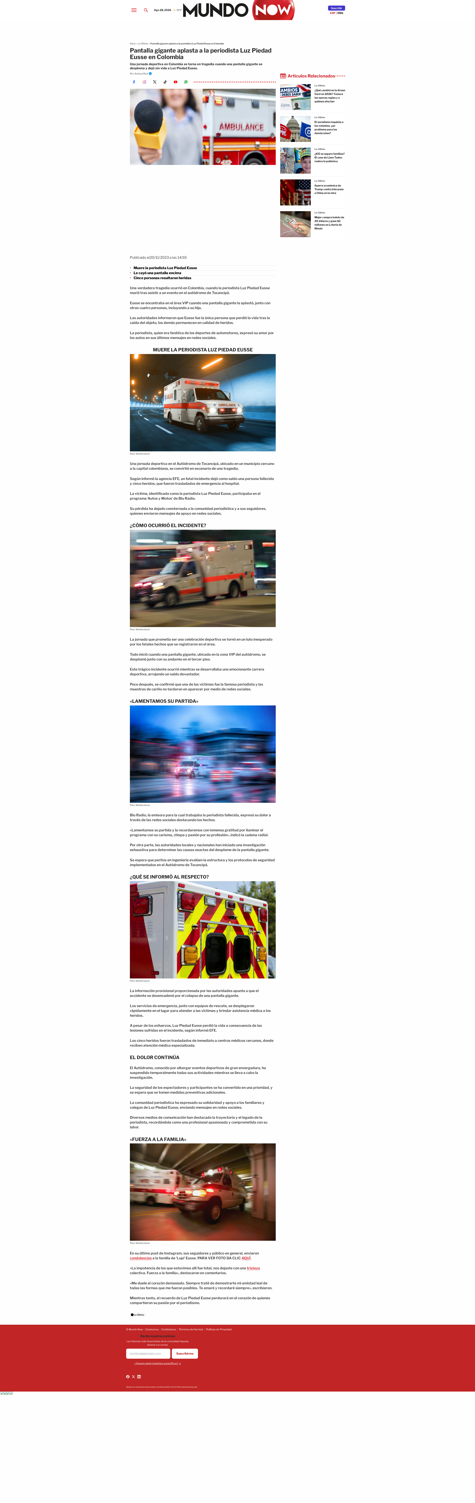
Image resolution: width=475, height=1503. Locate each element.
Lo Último (143, 43)
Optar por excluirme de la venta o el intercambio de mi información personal (161, 1387)
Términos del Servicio (191, 1329)
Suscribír (336, 8)
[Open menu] (134, 10)
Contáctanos (168, 1329)
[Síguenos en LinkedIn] (139, 1376)
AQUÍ (246, 1258)
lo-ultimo (320, 85)
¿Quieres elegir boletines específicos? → (157, 1363)
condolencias (141, 1258)
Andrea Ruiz (141, 73)
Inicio (133, 43)
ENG (340, 12)
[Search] (146, 10)
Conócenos (152, 1329)
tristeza (253, 1268)
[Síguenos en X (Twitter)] (133, 1376)
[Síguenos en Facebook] (128, 1376)
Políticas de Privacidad (219, 1329)
